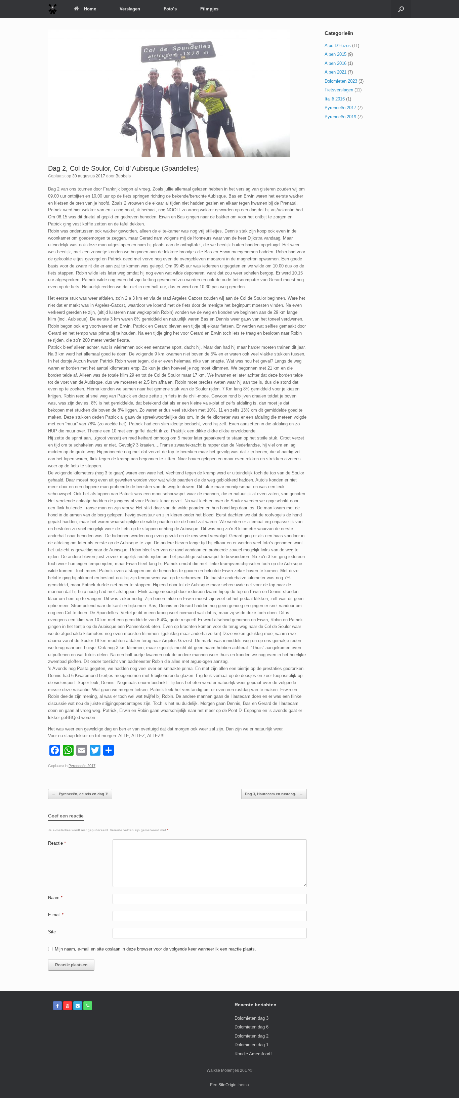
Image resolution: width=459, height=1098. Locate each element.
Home (90, 8)
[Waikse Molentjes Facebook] (57, 1005)
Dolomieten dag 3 (251, 1018)
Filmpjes (209, 8)
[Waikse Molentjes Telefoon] (87, 1005)
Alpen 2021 (335, 72)
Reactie (57, 843)
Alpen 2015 (335, 54)
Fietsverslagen (339, 89)
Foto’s (170, 8)
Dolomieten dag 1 (251, 1044)
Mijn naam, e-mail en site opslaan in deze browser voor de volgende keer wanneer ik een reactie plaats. (155, 949)
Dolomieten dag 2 (251, 1036)
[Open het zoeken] (401, 9)
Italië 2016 (335, 98)
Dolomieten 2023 (341, 81)
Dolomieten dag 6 (251, 1026)
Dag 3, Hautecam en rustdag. (274, 794)
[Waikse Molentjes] (52, 9)
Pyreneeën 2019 (340, 116)
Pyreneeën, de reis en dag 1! (80, 794)
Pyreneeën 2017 (82, 766)
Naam (55, 897)
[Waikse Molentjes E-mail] (77, 1005)
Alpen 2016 (335, 63)
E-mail (56, 914)
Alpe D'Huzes (338, 45)
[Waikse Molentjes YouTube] (67, 1005)
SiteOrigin (227, 1085)
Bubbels (123, 176)
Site (52, 931)
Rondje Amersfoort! (253, 1053)
